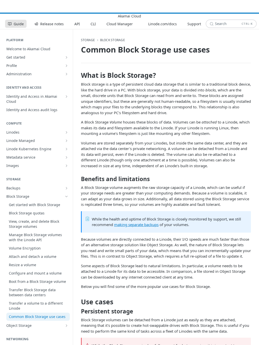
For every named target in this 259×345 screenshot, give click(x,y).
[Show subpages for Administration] (66, 74)
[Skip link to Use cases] (77, 302)
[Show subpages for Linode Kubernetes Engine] (66, 149)
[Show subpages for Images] (66, 166)
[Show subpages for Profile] (66, 66)
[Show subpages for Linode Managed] (66, 141)
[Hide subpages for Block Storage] (66, 196)
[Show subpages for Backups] (66, 188)
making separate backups (136, 224)
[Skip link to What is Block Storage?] (77, 75)
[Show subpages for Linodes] (66, 132)
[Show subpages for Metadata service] (66, 157)
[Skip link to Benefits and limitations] (77, 179)
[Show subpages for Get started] (66, 57)
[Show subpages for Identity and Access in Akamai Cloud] (66, 96)
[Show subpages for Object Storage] (66, 326)
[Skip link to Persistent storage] (77, 311)
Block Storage (112, 40)
